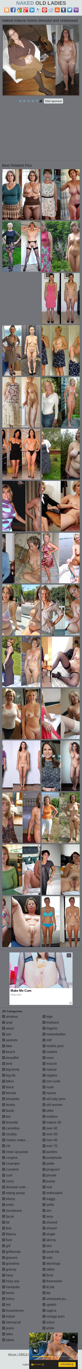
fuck (8, 1240)
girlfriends (13, 1252)
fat (7, 1222)
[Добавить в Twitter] (69, 9)
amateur (11, 1016)
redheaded (53, 1193)
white (49, 1328)
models (51, 1052)
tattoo (49, 1269)
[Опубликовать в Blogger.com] (6, 9)
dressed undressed (19, 1187)
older (49, 1110)
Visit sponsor (53, 101)
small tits (52, 1252)
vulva (49, 1322)
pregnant (52, 1169)
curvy (9, 1181)
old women (54, 1105)
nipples (51, 1075)
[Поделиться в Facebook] (13, 9)
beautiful (12, 1058)
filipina (10, 1234)
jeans (9, 1328)
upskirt (50, 1304)
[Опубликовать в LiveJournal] (38, 9)
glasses (11, 1257)
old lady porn (55, 1099)
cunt (8, 1175)
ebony (10, 1199)
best (8, 1063)
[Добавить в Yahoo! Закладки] (76, 9)
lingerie (51, 1028)
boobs (10, 1105)
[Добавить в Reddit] (50, 9)
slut (48, 1246)
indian (10, 1316)
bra (8, 1116)
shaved (51, 1222)
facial (9, 1216)
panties (51, 1152)
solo (49, 1257)
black (9, 1087)
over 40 (51, 1128)
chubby (11, 1134)
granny (10, 1269)
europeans (13, 1210)
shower (51, 1228)
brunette (11, 1122)
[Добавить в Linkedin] (31, 9)
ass (8, 1034)
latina (9, 1340)
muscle (51, 1063)
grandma (12, 1263)
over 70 (51, 1146)
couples (11, 1157)
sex (48, 1210)
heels (9, 1293)
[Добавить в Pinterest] (44, 9)
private (50, 1175)
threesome (53, 1281)
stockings (52, 1263)
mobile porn (54, 1046)
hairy (9, 1275)
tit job (49, 1287)
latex (9, 1334)
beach (10, 1052)
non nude (52, 1081)
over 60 (51, 1140)
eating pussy (15, 1193)
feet (8, 1228)
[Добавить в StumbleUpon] (57, 9)
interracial (13, 1322)
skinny (50, 1240)
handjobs (12, 1287)
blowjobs (12, 1099)
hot (8, 1304)
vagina (50, 1310)
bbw (8, 1046)
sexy (49, 1216)
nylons (50, 1093)
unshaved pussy (58, 1299)
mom (49, 1058)
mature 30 (53, 1122)
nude (49, 1087)
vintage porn (55, 1316)
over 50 (51, 1134)
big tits (10, 1075)
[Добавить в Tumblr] (63, 9)
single (50, 1234)
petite (49, 1163)
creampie (12, 1163)
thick (49, 1275)
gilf (7, 1246)
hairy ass (12, 1281)
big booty (12, 1069)
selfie (49, 1204)
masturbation (55, 1034)
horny (9, 1299)
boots (9, 1110)
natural (51, 1069)
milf (48, 1040)
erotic (9, 1204)
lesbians (52, 1022)
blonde (10, 1093)
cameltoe (12, 1128)
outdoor (51, 1116)
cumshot (12, 1169)
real (48, 1187)
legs (49, 1016)
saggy (50, 1199)
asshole (11, 1040)
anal (8, 1022)
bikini (9, 1081)
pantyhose (53, 1157)
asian (9, 1028)
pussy (50, 1181)
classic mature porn (20, 1140)
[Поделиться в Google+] (25, 9)
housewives (14, 1310)
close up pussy (16, 1152)
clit (7, 1146)
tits (47, 1293)
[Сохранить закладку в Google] (19, 9)
